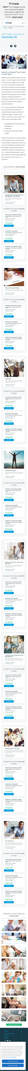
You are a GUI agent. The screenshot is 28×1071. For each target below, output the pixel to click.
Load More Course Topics (14, 1024)
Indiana (16, 26)
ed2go (4, 26)
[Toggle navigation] (2, 23)
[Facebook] (5, 1040)
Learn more (17, 17)
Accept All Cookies (13, 1061)
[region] (13, 1056)
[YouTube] (7, 1040)
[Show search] (22, 23)
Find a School (11, 26)
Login (25, 22)
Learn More (8, 225)
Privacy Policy (13, 1057)
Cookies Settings (13, 1065)
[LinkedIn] (10, 1040)
